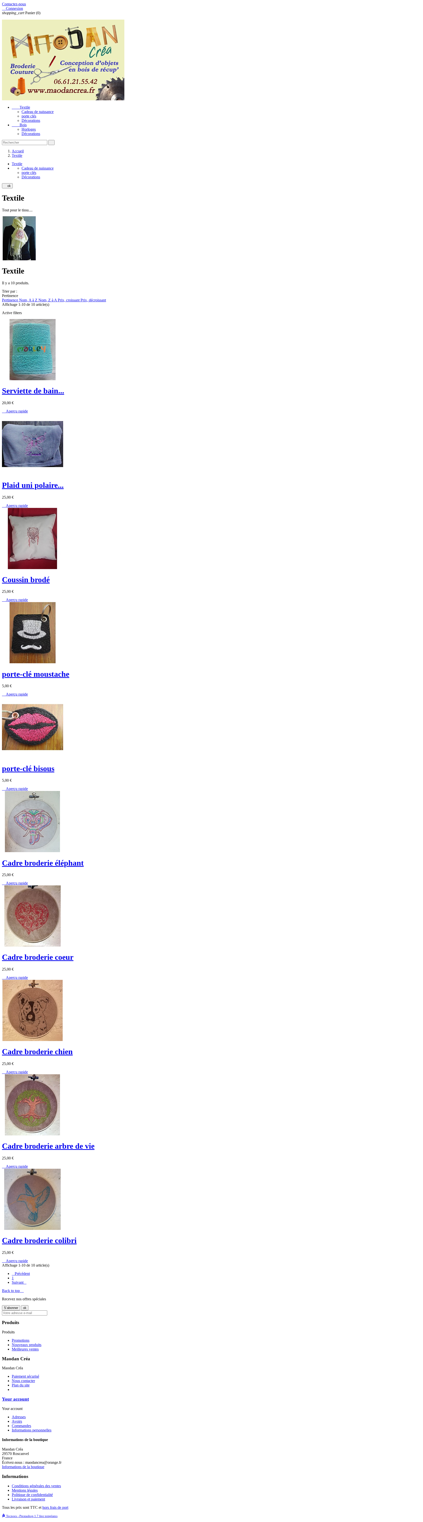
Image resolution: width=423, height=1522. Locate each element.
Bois (19, 125)
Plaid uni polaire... (33, 485)
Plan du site (21, 1385)
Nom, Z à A (48, 300)
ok (7, 186)
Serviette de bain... (33, 390)
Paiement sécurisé (25, 1376)
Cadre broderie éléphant (43, 862)
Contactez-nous (14, 4)
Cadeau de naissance (38, 112)
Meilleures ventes (25, 1349)
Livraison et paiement (28, 1499)
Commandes (21, 1426)
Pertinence (10, 300)
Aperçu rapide (15, 411)
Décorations (31, 120)
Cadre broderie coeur (37, 957)
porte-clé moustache (35, 674)
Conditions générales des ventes (36, 1486)
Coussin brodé (26, 579)
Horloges (29, 129)
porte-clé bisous (28, 768)
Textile (21, 107)
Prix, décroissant (93, 300)
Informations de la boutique (23, 1467)
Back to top (13, 1291)
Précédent (21, 1273)
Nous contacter (23, 1381)
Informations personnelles (31, 1430)
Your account (15, 1399)
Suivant (19, 1282)
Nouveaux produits (26, 1345)
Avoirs (17, 1421)
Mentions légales (25, 1490)
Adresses (19, 1417)
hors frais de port (55, 1507)
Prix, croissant (69, 300)
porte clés (29, 116)
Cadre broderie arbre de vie (48, 1146)
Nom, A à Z (28, 300)
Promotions (20, 1340)
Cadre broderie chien (37, 1051)
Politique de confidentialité (32, 1495)
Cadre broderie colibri (39, 1240)
